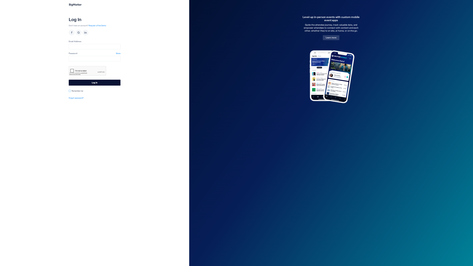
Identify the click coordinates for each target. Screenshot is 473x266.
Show (118, 53)
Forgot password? (76, 98)
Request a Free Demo (97, 26)
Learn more (331, 38)
